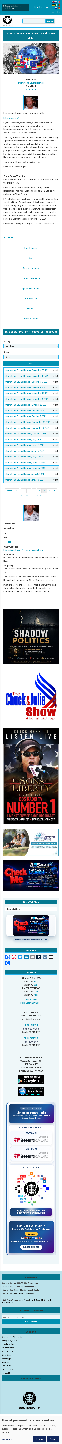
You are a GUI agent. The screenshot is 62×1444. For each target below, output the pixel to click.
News (31, 258)
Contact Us (6, 1366)
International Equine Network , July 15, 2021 (24, 451)
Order (6, 352)
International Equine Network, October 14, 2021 (26, 410)
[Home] (7, 21)
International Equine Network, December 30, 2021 (27, 370)
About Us (5, 1362)
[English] (53, 2)
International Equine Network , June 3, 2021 (24, 474)
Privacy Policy (7, 1369)
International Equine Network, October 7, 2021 (25, 416)
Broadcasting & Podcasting (13, 1337)
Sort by (6, 341)
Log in (47, 7)
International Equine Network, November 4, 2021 (26, 399)
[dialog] (31, 1430)
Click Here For (31, 999)
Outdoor (31, 308)
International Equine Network (31, 83)
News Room (6, 1355)
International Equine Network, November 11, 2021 (27, 393)
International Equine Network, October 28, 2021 (26, 405)
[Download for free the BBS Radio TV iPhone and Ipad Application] (31, 1091)
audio (36, 981)
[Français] (59, 2)
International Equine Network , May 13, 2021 (24, 480)
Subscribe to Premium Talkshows (14, 7)
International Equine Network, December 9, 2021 (26, 382)
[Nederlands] (56, 2)
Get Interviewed (8, 1348)
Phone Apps (6, 1359)
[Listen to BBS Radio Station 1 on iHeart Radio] (31, 1139)
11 (28, 496)
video (36, 991)
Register (38, 7)
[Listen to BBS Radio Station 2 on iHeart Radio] (31, 1155)
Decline (39, 1439)
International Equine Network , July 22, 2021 (24, 445)
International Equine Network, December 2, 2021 (26, 387)
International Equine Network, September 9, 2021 (27, 428)
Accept (53, 1439)
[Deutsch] (53, 5)
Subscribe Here (31, 1247)
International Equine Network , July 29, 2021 (24, 439)
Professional (31, 298)
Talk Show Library (8, 1344)
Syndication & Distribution (12, 1351)
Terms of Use (7, 1373)
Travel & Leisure (31, 319)
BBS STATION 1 (31, 1025)
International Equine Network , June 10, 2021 (25, 468)
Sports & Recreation (31, 288)
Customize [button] (7, 1439)
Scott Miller (31, 89)
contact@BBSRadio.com (24, 1294)
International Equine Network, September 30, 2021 (27, 422)
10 (22, 496)
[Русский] (56, 8)
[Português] (59, 5)
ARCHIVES (9, 237)
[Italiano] (56, 5)
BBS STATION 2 (31, 1038)
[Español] (59, 8)
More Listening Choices (31, 1003)
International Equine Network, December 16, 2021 (27, 376)
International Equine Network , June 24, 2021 (25, 462)
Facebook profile (38, 550)
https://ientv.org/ (11, 118)
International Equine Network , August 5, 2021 (25, 434)
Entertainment (31, 248)
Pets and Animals (31, 268)
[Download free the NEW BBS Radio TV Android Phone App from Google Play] (31, 1079)
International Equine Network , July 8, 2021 (24, 457)
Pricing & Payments (9, 1341)
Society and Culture (31, 278)
